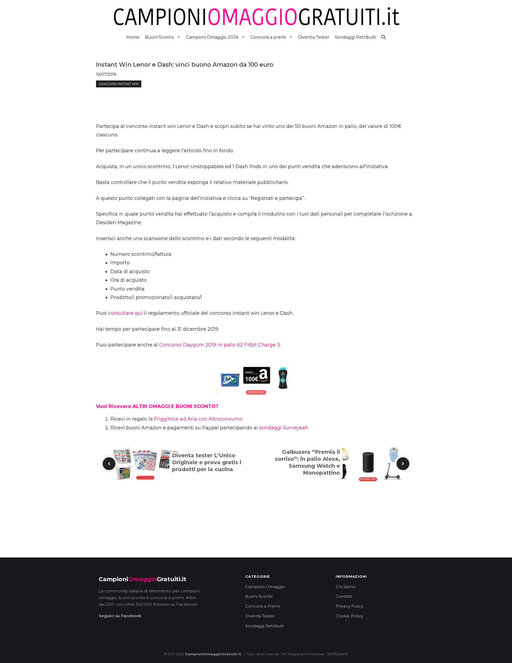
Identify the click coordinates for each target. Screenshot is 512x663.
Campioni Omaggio (265, 586)
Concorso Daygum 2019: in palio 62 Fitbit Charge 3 (219, 345)
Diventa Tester (313, 37)
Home (132, 37)
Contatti (344, 596)
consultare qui (125, 313)
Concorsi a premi (268, 37)
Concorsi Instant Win (119, 84)
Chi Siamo (346, 586)
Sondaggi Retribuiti (355, 37)
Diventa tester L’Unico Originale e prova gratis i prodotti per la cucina (206, 462)
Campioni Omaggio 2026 (212, 37)
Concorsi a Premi (262, 606)
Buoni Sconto (159, 37)
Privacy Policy (349, 606)
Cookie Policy (349, 615)
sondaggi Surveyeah (283, 428)
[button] (383, 37)
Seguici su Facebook (120, 615)
